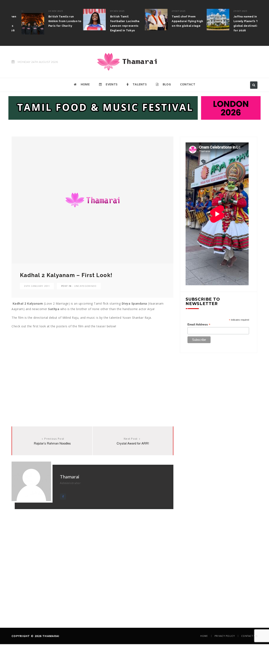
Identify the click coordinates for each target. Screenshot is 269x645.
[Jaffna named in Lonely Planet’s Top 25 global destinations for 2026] (208, 19)
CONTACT (187, 84)
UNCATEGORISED (85, 286)
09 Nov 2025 (107, 11)
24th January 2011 (37, 286)
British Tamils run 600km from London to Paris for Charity (55, 21)
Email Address (198, 324)
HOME (85, 84)
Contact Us (249, 636)
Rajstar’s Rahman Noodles (52, 443)
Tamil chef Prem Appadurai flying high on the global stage (178, 21)
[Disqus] (92, 561)
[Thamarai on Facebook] (63, 497)
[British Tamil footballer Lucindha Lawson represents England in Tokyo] (85, 19)
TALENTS (139, 84)
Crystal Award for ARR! (133, 443)
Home (204, 636)
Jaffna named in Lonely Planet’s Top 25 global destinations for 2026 (240, 23)
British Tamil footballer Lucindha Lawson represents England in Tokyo (115, 23)
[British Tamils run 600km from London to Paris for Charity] (23, 22)
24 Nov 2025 (46, 11)
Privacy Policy (225, 636)
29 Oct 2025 (169, 11)
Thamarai (69, 476)
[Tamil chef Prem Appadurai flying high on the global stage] (146, 19)
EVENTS (111, 84)
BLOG (166, 84)
